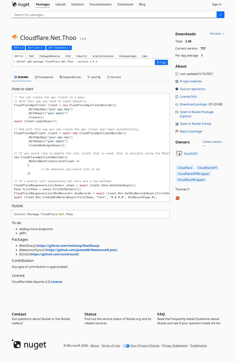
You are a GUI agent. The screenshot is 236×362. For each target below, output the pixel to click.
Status (90, 314)
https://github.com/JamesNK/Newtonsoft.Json (81, 250)
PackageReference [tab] (50, 56)
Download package (193, 104)
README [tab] (23, 77)
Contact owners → (212, 143)
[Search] (220, 14)
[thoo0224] (179, 153)
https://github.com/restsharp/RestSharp (68, 246)
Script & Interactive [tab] (102, 56)
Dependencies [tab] (71, 77)
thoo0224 (190, 153)
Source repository (192, 89)
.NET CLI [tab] (18, 56)
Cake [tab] (144, 56)
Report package (191, 131)
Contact (19, 314)
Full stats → (217, 33)
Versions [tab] (115, 77)
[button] (161, 62)
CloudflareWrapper (191, 180)
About (94, 346)
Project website (191, 81)
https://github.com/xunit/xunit (54, 254)
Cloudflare (185, 168)
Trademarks (198, 346)
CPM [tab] (68, 56)
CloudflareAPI (207, 168)
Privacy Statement (174, 346)
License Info (188, 97)
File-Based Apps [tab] (127, 56)
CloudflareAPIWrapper (194, 174)
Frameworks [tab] (45, 77)
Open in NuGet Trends (195, 124)
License (56, 282)
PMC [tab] (31, 56)
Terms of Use (110, 346)
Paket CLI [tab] (81, 56)
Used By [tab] (95, 77)
